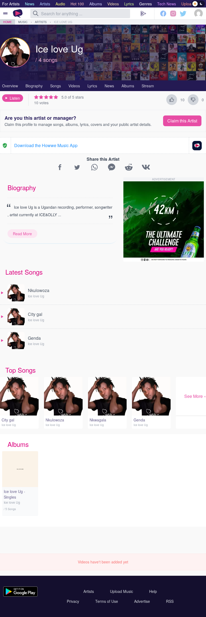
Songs (55, 85)
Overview (10, 85)
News (109, 85)
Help (153, 591)
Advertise (142, 601)
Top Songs (20, 370)
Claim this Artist (182, 121)
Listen (15, 98)
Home (7, 22)
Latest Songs (24, 271)
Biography (34, 85)
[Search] (35, 13)
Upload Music (121, 591)
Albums (128, 85)
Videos (74, 85)
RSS (170, 601)
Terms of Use (106, 601)
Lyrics (92, 85)
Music (23, 22)
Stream (148, 85)
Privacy (73, 601)
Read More (22, 233)
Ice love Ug (63, 22)
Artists (41, 22)
